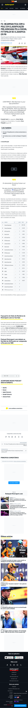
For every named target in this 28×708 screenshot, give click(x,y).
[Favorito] (22, 43)
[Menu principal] (2, 5)
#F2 (5, 112)
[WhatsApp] (12, 437)
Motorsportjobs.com (14, 676)
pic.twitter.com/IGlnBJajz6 (15, 112)
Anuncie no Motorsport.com (14, 688)
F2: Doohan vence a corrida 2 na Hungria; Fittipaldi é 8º (14, 136)
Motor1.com (14, 674)
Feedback (14, 686)
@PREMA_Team (12, 108)
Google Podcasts (7, 394)
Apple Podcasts (7, 392)
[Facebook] (6, 437)
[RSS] (20, 665)
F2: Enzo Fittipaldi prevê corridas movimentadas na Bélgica (14, 132)
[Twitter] (9, 437)
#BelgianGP (22, 110)
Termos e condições (10, 701)
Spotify (5, 387)
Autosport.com (14, 678)
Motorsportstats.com (14, 680)
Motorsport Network (11, 704)
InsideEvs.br (14, 672)
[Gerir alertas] (22, 437)
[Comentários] (25, 43)
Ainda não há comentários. (14, 461)
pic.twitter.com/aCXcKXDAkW (14, 192)
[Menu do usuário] (25, 4)
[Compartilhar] (19, 43)
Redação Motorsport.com (6, 42)
